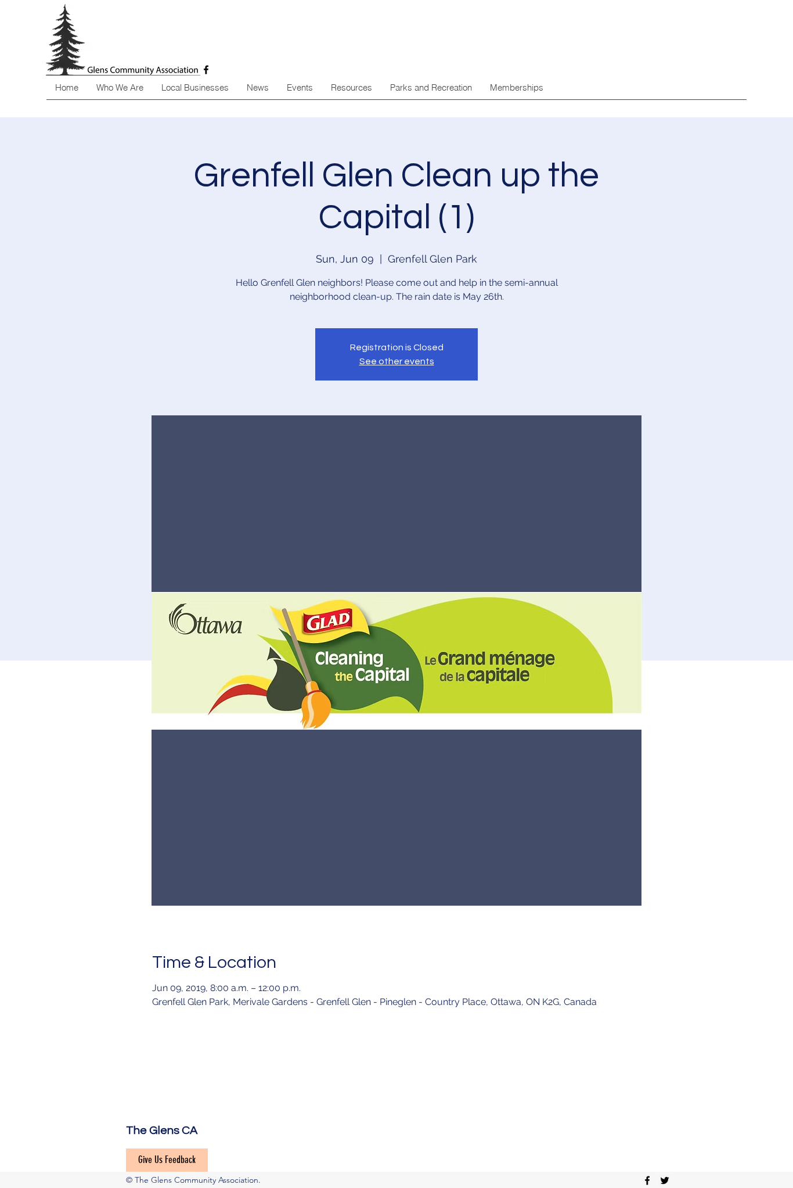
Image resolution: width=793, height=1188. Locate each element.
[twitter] (665, 1180)
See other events (396, 361)
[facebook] (647, 1180)
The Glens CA (161, 1130)
